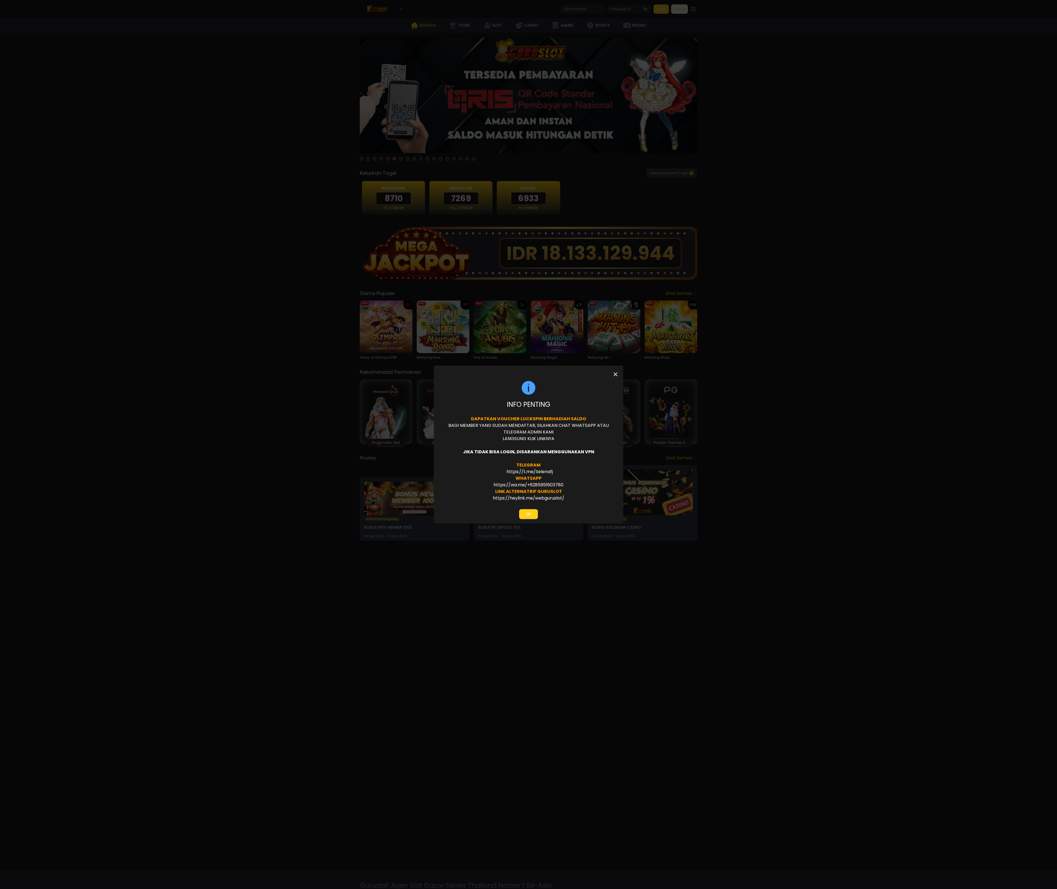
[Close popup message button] (615, 374)
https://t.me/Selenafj (529, 471)
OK (528, 514)
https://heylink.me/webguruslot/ (528, 498)
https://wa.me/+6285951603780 (528, 485)
